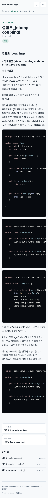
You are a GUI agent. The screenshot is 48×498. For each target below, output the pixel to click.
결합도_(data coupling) (12, 458)
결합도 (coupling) (13, 53)
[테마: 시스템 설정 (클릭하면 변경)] (36, 4)
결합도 (5, 41)
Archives (23, 11)
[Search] (43, 4)
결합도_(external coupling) (13, 470)
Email (4, 493)
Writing (14, 11)
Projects (5, 11)
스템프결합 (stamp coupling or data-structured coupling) (23, 63)
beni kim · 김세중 (10, 4)
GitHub (19, 493)
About (31, 11)
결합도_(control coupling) (13, 464)
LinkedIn (11, 493)
